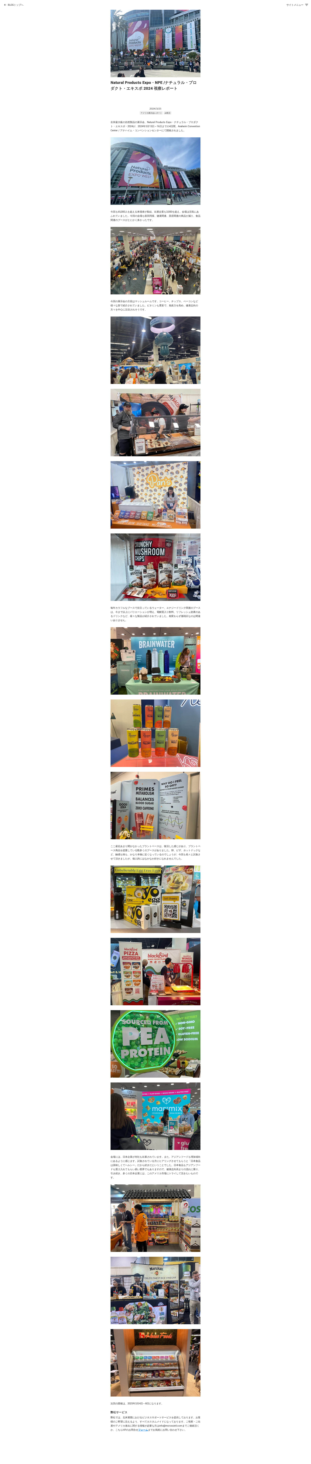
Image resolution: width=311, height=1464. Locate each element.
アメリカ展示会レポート (151, 113)
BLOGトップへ (15, 4)
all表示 (167, 113)
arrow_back (5, 4)
